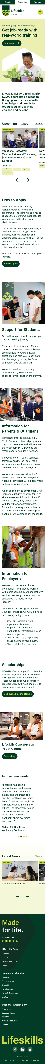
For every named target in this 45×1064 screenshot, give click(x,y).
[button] (17, 179)
